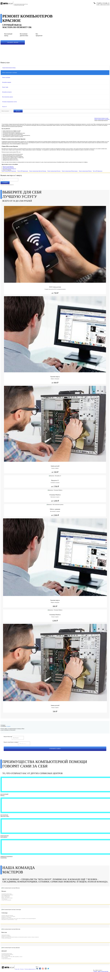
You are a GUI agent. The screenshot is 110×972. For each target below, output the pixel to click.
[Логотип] (7, 5)
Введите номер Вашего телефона (11, 742)
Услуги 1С (4, 106)
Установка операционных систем (9, 101)
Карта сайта (17, 969)
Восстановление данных (7, 96)
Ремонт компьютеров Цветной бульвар (37, 171)
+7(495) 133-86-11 (102, 3)
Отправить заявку (55, 748)
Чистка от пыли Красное (8, 166)
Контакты (22, 969)
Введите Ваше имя (8, 736)
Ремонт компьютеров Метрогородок (70, 171)
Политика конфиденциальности (30, 969)
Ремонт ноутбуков (6, 77)
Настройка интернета (7, 92)
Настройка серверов (6, 82)
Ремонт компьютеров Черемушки (9, 171)
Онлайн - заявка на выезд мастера (102, 4)
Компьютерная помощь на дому (101, 118)
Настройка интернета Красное (9, 168)
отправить (5, 182)
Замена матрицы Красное (8, 167)
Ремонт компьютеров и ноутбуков (9, 72)
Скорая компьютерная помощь (8, 67)
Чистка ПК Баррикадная (22, 171)
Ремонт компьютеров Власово (54, 171)
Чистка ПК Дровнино (97, 171)
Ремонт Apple (5, 87)
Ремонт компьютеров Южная (85, 171)
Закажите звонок (12, 42)
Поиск (18, 111)
